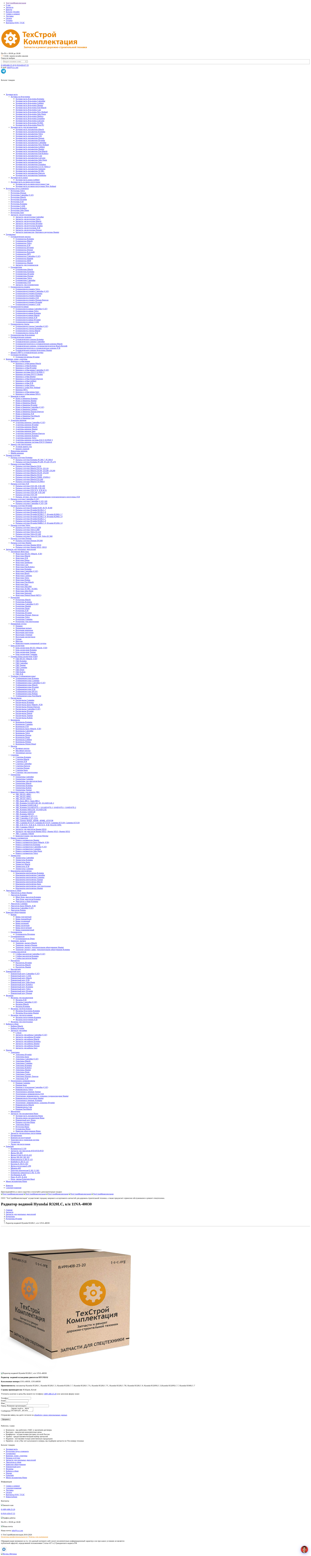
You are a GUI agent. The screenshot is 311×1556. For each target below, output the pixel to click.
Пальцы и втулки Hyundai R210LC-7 (31, 510)
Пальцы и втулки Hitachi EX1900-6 (30, 482)
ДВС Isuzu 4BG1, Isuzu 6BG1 (28, 801)
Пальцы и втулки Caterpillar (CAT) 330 (31, 503)
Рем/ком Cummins (23, 1083)
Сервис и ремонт (13, 14)
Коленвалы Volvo (23, 733)
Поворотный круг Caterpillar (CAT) (25, 974)
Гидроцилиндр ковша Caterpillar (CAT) (31, 309)
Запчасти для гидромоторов (27, 285)
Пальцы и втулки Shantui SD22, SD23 (31, 547)
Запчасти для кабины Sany (27, 1048)
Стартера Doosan (23, 768)
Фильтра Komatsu (23, 1006)
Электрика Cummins (24, 1063)
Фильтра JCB (21, 1000)
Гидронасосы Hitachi (24, 241)
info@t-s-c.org (12, 67)
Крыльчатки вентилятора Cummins (30, 877)
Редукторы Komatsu (19, 204)
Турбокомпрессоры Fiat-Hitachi (28, 696)
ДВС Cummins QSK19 (25, 827)
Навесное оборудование (16, 912)
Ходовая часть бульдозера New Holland (32, 112)
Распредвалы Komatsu (25, 702)
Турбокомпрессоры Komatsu (27, 678)
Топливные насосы (23, 753)
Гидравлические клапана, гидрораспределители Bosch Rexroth (41, 346)
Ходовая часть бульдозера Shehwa (29, 116)
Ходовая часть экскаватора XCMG (30, 171)
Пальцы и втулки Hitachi (21, 464)
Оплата (9, 18)
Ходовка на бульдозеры (20, 97)
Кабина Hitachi (17, 1026)
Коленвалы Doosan (23, 735)
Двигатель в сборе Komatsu (27, 901)
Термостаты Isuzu (23, 862)
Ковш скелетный (23, 925)
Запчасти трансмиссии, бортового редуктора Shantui (37, 232)
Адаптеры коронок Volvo (26, 438)
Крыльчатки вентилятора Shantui (29, 888)
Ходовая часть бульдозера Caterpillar (30, 101)
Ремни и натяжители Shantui (27, 840)
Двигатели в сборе (13, 890)
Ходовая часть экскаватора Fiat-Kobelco (32, 153)
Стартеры (15, 755)
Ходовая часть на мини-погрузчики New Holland (36, 186)
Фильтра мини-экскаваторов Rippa (30, 1118)
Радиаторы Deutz (23, 608)
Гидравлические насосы (21, 237)
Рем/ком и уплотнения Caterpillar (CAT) (32, 1087)
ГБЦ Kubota (20, 672)
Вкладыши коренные (24, 630)
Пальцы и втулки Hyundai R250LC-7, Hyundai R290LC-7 (39, 514)
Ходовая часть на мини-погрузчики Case (32, 184)
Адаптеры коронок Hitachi (26, 427)
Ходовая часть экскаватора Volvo (29, 134)
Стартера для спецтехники (27, 772)
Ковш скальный (22, 923)
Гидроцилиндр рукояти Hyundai (29, 302)
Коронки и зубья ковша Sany (27, 392)
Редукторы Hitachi (18, 197)
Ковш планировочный (25, 930)
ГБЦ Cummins (21, 667)
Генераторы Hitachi (23, 783)
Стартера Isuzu (22, 770)
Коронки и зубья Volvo (25, 385)
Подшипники (16, 1135)
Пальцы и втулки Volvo (20, 525)
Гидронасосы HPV (23, 254)
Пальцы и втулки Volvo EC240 (28, 534)
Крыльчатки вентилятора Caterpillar (30, 875)
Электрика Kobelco (23, 1068)
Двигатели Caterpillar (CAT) (22, 908)
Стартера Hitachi (22, 759)
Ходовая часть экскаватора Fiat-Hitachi (31, 151)
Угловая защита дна (24, 447)
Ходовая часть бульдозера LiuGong (30, 121)
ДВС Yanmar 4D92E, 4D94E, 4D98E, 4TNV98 (34, 820)
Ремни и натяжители (19, 838)
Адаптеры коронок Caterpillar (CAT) (30, 422)
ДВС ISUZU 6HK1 (23, 796)
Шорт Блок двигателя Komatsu (28, 897)
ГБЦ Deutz (20, 670)
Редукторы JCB (17, 202)
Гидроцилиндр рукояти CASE (28, 304)
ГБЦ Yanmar (21, 665)
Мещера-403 (16, 1168)
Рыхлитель (15, 960)
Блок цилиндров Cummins (26, 654)
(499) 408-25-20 (50, 1394)
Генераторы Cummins (24, 779)
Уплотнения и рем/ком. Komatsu (29, 1100)
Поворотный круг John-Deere (23, 982)
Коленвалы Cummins (24, 724)
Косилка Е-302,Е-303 (19, 1164)
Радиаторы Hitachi (23, 600)
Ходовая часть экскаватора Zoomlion (31, 164)
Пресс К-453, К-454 (19, 1177)
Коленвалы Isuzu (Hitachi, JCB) (28, 729)
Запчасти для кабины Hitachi (27, 1039)
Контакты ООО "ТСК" (15, 23)
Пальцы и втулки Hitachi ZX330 (29, 475)
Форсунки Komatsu (23, 569)
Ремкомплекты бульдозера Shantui (29, 1098)
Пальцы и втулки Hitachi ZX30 (28, 466)
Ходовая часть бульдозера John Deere (31, 114)
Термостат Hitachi (23, 864)
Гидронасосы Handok (24, 258)
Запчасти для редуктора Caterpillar (30, 217)
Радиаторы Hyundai (24, 613)
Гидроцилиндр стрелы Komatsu (29, 328)
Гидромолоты (16, 932)
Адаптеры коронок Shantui (27, 429)
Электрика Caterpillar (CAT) (27, 1059)
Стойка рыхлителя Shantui (26, 958)
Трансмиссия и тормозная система (25, 1140)
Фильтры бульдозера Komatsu (28, 1011)
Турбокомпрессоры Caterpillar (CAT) (30, 683)
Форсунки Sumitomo (24, 562)
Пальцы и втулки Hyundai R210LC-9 (31, 512)
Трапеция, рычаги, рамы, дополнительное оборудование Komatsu (43, 950)
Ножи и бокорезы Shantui (26, 401)
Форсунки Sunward (23, 593)
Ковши (13, 915)
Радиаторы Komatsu (24, 602)
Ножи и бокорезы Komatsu (27, 398)
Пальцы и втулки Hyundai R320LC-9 (31, 521)
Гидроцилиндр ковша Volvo (27, 311)
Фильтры (9, 995)
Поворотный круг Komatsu (22, 987)
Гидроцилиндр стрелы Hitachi (28, 331)
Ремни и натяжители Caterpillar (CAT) (31, 847)
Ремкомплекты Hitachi (25, 1105)
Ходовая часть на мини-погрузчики (25, 182)
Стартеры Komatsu (23, 757)
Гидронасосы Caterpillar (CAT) (28, 256)
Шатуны (19, 641)
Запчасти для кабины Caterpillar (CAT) (31, 1035)
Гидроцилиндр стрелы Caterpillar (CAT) (32, 326)
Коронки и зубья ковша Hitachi (28, 363)
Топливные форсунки (20, 551)
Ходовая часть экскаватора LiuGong (30, 158)
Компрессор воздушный (21, 1138)
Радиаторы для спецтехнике (27, 621)
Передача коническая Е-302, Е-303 (25, 1170)
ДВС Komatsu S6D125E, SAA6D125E (31, 810)
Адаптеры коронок (18, 420)
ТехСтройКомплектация (16, 3)
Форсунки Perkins (23, 580)
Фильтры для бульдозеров (21, 1009)
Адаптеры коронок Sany (26, 431)
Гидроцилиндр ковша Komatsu (28, 313)
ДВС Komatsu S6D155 (25, 814)
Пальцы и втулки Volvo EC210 (28, 532)
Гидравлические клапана (21, 337)
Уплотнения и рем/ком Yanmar (28, 1092)
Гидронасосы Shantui (24, 263)
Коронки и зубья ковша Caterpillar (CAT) (32, 370)
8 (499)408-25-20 (8, 65)
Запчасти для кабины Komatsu (28, 1041)
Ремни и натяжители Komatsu (28, 845)
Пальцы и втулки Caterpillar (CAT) (25, 499)
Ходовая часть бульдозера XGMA (29, 123)
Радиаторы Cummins (24, 619)
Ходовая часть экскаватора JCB (29, 136)
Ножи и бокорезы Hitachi (26, 403)
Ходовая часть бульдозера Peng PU (30, 125)
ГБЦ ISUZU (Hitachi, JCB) (26, 659)
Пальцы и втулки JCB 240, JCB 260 (30, 492)
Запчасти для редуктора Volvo (28, 219)
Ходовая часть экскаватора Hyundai (30, 140)
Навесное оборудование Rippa (28, 1131)
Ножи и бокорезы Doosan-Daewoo (30, 412)
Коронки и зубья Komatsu (26, 366)
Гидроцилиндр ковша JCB (26, 317)
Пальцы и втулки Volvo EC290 (28, 527)
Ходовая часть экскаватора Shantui (30, 149)
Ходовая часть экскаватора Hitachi (30, 129)
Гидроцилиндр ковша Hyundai (28, 320)
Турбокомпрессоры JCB (25, 689)
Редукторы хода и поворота (17, 188)
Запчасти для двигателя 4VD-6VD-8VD (27, 1151)
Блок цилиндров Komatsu (26, 650)
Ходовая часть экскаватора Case (29, 156)
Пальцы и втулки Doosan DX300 (29, 541)
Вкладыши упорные (24, 635)
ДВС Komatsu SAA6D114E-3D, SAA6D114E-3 (35, 803)
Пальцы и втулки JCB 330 (26, 495)
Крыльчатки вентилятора (21, 871)
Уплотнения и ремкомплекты (23, 1081)
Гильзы (19, 639)
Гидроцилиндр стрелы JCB (27, 333)
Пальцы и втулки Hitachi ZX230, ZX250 (32, 473)
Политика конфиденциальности (14, 1537)
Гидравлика (11, 234)
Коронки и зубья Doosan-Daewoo (29, 379)
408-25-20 (8, 1509)
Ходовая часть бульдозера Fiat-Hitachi (31, 108)
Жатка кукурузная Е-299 (21, 1166)
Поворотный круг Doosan (21, 993)
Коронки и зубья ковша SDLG (28, 394)
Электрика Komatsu (24, 1065)
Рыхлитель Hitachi (23, 965)
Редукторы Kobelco (19, 208)
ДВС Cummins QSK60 (25, 834)
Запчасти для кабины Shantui (27, 1044)
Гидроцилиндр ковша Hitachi (27, 315)
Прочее (9, 1050)
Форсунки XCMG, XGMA (27, 589)
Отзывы (9, 20)
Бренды (9, 10)
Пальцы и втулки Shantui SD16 (28, 545)
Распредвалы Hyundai (25, 711)
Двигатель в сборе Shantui (21, 893)
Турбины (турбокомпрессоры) (23, 676)
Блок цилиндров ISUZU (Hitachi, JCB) (31, 648)
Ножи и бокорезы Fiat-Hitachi (28, 416)
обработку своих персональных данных (50, 1415)
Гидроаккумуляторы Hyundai (27, 357)
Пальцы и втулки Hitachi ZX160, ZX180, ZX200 (35, 471)
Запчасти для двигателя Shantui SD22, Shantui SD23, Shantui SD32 (43, 831)
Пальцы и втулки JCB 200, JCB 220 (30, 488)
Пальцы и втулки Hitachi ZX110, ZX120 (32, 468)
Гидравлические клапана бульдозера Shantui (34, 350)
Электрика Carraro (23, 1074)
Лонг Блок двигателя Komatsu (28, 899)
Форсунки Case (22, 565)
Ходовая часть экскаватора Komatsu (30, 132)
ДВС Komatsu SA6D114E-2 (27, 805)
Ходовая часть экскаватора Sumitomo (31, 175)
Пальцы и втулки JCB (20, 484)
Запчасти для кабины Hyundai (28, 1037)
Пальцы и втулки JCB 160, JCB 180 (30, 486)
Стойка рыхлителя (18, 952)
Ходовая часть (12, 94)
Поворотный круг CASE (21, 976)
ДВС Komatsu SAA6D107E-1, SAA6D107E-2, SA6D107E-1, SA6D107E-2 (46, 807)
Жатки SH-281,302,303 (20, 1157)
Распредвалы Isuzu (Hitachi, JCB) (29, 705)
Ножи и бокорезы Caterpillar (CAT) (30, 407)
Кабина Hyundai (17, 1028)
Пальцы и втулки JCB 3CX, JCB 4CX (31, 490)
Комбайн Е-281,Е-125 (20, 1162)
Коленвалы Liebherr (24, 740)
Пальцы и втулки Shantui (21, 543)
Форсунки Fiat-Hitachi (25, 582)
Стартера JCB (21, 761)
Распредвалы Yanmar (24, 716)
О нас (8, 5)
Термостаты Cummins (24, 869)
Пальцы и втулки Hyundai (21, 506)
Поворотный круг (13, 971)
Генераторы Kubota (23, 788)
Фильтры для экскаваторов (22, 998)
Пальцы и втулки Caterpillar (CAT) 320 (31, 501)
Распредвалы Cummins (25, 700)
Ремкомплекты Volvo (24, 1089)
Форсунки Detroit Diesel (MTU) (28, 595)
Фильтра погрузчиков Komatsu (28, 1017)
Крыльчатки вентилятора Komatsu (30, 873)
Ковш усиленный (23, 921)
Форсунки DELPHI (24, 586)
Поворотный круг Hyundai (22, 991)
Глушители (15, 1142)
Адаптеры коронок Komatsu (27, 436)
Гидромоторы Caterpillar (25, 280)
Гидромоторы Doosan (24, 276)
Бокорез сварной (22, 449)
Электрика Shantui (23, 1070)
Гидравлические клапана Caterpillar (30, 342)
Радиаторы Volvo (23, 617)
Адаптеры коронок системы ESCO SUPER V (34, 440)
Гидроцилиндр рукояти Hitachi (28, 296)
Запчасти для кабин (19, 1030)
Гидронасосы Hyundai (25, 248)
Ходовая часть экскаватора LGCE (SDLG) (33, 167)
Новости (9, 1185)
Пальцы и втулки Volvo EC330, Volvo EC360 (34, 536)
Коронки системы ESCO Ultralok (29, 374)
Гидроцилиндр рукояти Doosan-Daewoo (32, 300)
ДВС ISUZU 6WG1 (24, 799)
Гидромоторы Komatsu (25, 272)
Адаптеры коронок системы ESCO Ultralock (34, 442)
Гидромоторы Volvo (24, 278)
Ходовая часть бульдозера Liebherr (30, 103)
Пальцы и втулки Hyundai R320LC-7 (31, 519)
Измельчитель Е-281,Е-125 (22, 1159)
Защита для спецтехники (21, 444)
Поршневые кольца (24, 628)
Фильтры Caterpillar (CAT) (26, 1002)
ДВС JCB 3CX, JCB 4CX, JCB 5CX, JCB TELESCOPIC (39, 825)
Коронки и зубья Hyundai (26, 368)
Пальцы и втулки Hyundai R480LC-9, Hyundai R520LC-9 (39, 523)
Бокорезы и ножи (18, 396)
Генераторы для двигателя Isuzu (29, 781)
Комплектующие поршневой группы (31, 643)
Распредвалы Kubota (24, 718)
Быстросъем (16, 969)
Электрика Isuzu (22, 1057)
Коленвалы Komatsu (24, 722)
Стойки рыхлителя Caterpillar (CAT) (30, 954)
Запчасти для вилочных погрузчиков (26, 1133)
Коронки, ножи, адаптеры (16, 359)
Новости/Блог (11, 1497)
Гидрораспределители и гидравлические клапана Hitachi (39, 344)
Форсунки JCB (22, 558)
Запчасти (9, 7)
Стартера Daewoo (23, 766)
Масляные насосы (23, 751)
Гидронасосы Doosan (24, 250)
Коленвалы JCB (22, 726)
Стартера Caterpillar (24, 764)
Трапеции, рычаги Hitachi (26, 943)
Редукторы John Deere (20, 210)
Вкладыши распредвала (25, 637)
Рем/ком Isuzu (21, 1085)
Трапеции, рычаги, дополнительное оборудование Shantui (40, 947)
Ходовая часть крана (19, 178)
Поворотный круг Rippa (26, 1120)
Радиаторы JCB (22, 611)
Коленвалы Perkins (23, 742)
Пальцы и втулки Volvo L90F (28, 530)
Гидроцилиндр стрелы (20, 324)
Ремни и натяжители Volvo (27, 853)
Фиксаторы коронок (19, 451)
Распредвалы (16, 698)
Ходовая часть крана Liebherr (28, 180)
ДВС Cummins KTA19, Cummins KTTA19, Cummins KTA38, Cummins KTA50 (48, 823)
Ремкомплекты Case (24, 1107)
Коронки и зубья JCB (24, 383)
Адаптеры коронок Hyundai (27, 425)
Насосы (14, 746)
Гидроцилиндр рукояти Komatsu (29, 293)
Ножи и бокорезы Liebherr (26, 409)
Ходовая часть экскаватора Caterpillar (31, 143)
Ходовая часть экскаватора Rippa (29, 1116)
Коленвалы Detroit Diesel (26, 744)
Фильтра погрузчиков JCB (26, 1020)
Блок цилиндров (17, 646)
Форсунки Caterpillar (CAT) (27, 571)
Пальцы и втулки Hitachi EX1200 (29, 479)
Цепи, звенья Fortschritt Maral (23, 1179)
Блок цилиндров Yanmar (26, 652)
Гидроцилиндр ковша (20, 307)
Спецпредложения (13, 1188)
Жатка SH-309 (16, 1153)
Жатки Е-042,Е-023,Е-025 (21, 1155)
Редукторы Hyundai (19, 199)
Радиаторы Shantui (23, 606)
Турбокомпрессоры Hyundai (27, 687)
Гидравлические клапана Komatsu (30, 339)
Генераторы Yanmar (24, 790)
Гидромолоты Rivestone (25, 934)
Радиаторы (15, 597)
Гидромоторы (16, 267)
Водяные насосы (22, 748)
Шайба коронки (17, 453)
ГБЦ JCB (19, 674)
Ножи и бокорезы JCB (25, 414)
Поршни (19, 626)
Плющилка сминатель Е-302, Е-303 (25, 1173)
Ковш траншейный (23, 919)
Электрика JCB (22, 1079)
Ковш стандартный (23, 917)
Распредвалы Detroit (24, 713)
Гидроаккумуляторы (19, 355)
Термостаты (16, 855)
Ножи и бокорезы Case (25, 418)
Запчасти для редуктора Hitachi (28, 221)
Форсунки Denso (23, 560)
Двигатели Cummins (19, 904)
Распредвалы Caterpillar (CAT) (28, 709)
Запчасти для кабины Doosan (28, 1046)
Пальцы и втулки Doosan (21, 538)
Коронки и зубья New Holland (28, 387)
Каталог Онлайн (13, 12)
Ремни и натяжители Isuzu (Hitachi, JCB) (32, 842)
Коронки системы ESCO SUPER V (30, 372)
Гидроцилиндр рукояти (20, 287)
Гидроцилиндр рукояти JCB (27, 298)
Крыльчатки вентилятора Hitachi (29, 882)
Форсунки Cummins (24, 576)
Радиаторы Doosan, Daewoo (27, 615)
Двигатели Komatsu (19, 895)
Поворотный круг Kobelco (22, 985)
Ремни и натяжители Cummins (28, 849)
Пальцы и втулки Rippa (25, 1122)
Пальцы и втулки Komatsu (21, 457)
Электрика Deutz (23, 1072)
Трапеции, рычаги (18, 941)
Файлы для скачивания (38, 1537)
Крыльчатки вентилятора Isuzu (28, 884)
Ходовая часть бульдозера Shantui (29, 105)
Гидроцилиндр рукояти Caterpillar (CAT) (32, 291)
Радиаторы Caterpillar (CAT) (27, 604)
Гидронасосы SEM (23, 261)
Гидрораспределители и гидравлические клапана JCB (38, 348)
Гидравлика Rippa (23, 1129)
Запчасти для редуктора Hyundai (29, 223)
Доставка (9, 16)
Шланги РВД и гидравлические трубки (27, 352)
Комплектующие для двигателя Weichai (32, 836)
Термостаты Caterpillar (25, 858)
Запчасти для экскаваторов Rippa (24, 1114)
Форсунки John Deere (24, 591)
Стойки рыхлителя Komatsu (27, 956)
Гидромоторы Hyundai (25, 274)
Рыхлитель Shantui (23, 967)
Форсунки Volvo (22, 578)
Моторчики (15, 1111)
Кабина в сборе (12, 1024)
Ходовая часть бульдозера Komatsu (30, 99)
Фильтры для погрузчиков (21, 1015)
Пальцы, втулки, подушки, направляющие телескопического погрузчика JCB (48, 497)
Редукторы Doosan (18, 193)
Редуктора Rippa (22, 1127)
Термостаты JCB (22, 866)
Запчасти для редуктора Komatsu (29, 226)
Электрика (15, 1052)
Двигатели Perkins (18, 910)
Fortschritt (10, 1146)
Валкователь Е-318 (18, 1149)
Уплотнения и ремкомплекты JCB (30, 1094)
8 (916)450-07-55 (22, 65)
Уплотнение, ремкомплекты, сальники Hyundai (35, 1103)
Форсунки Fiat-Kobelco (25, 567)
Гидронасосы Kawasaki (25, 252)
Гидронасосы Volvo (24, 243)
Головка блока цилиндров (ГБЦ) (24, 656)
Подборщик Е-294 (18, 1175)
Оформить (6, 1419)
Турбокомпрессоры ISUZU (27, 691)
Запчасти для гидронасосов (27, 265)
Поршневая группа (18, 624)
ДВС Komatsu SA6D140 (25, 812)
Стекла (18, 1033)
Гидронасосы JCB (23, 245)
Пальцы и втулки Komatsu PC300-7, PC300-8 (34, 460)
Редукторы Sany (17, 213)
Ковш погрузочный (24, 928)
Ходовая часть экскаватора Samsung (30, 169)
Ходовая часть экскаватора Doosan (30, 138)
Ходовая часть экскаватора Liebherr (30, 147)
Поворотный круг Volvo (21, 989)
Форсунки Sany (22, 584)
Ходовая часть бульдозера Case (28, 110)
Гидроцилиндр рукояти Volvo (28, 289)
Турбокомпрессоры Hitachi (27, 685)
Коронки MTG (22, 390)
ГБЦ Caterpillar (22, 663)
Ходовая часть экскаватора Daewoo (30, 173)
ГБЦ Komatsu (21, 661)
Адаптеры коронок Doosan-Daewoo (30, 433)
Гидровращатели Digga (25, 939)
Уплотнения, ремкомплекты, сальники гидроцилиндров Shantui (42, 1096)
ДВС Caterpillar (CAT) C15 (26, 816)
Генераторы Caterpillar (25, 777)
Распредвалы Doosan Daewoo (28, 707)
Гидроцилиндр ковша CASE (27, 322)
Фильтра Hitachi (22, 1004)
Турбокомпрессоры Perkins (27, 694)
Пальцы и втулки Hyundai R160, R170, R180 (34, 508)
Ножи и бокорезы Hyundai (26, 405)
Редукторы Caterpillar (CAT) (22, 195)
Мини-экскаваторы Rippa (16, 1181)
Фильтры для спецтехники (22, 1022)
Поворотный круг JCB (20, 980)
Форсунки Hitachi (23, 556)
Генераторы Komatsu (24, 786)
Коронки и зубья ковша (20, 361)
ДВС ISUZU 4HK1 (23, 794)
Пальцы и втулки (13, 455)
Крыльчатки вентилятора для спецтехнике (33, 886)
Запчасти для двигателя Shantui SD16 (31, 829)
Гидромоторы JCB (23, 283)
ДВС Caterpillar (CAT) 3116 (27, 818)
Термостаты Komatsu (24, 860)
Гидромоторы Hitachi (24, 269)
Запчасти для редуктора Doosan (29, 230)
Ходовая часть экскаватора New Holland (32, 145)
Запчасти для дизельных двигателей (21, 549)
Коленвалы (15, 720)
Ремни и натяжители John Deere (29, 851)
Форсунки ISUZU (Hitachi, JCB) (29, 554)
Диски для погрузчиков (20, 1144)
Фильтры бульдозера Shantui (27, 1013)
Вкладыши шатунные (25, 632)
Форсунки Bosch (22, 573)
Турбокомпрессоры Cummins (27, 681)
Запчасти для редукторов (21, 215)
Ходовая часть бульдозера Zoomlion (30, 118)
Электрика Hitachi (23, 1061)
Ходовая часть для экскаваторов (24, 127)
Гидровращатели (18, 936)
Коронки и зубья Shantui (26, 377)
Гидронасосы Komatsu (25, 239)
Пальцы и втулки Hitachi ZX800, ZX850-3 (33, 477)
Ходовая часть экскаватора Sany (29, 162)
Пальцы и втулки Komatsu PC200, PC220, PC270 (36, 462)
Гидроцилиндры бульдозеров (23, 335)
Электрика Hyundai (24, 1054)
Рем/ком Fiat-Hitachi (24, 1109)
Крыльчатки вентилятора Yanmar (29, 880)
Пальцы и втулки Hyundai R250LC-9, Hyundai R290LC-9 (39, 517)
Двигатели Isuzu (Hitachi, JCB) (23, 906)
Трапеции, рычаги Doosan (26, 945)
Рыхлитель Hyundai (24, 963)
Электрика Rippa (23, 1124)
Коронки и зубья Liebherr (26, 381)
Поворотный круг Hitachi (21, 978)
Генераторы (15, 775)
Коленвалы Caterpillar (24, 731)
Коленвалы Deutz (23, 737)
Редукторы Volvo (18, 191)
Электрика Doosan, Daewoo (27, 1076)
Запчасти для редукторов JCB (28, 228)
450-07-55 (8, 1514)
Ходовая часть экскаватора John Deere (31, 160)
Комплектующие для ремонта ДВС (25, 792)
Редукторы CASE (18, 206)
